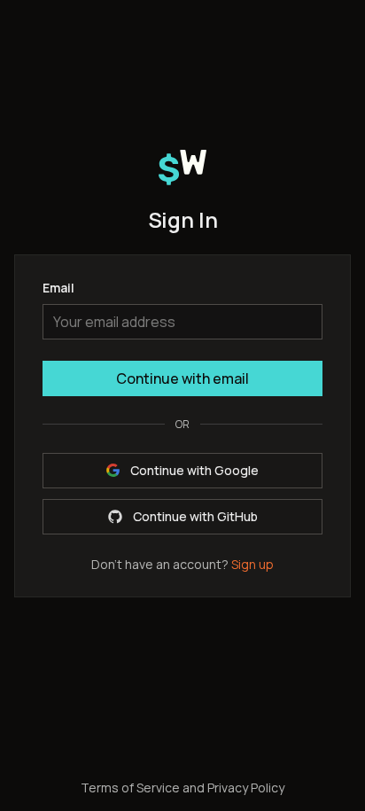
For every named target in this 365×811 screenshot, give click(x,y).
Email (58, 289)
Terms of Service (130, 787)
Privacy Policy (245, 787)
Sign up (252, 564)
